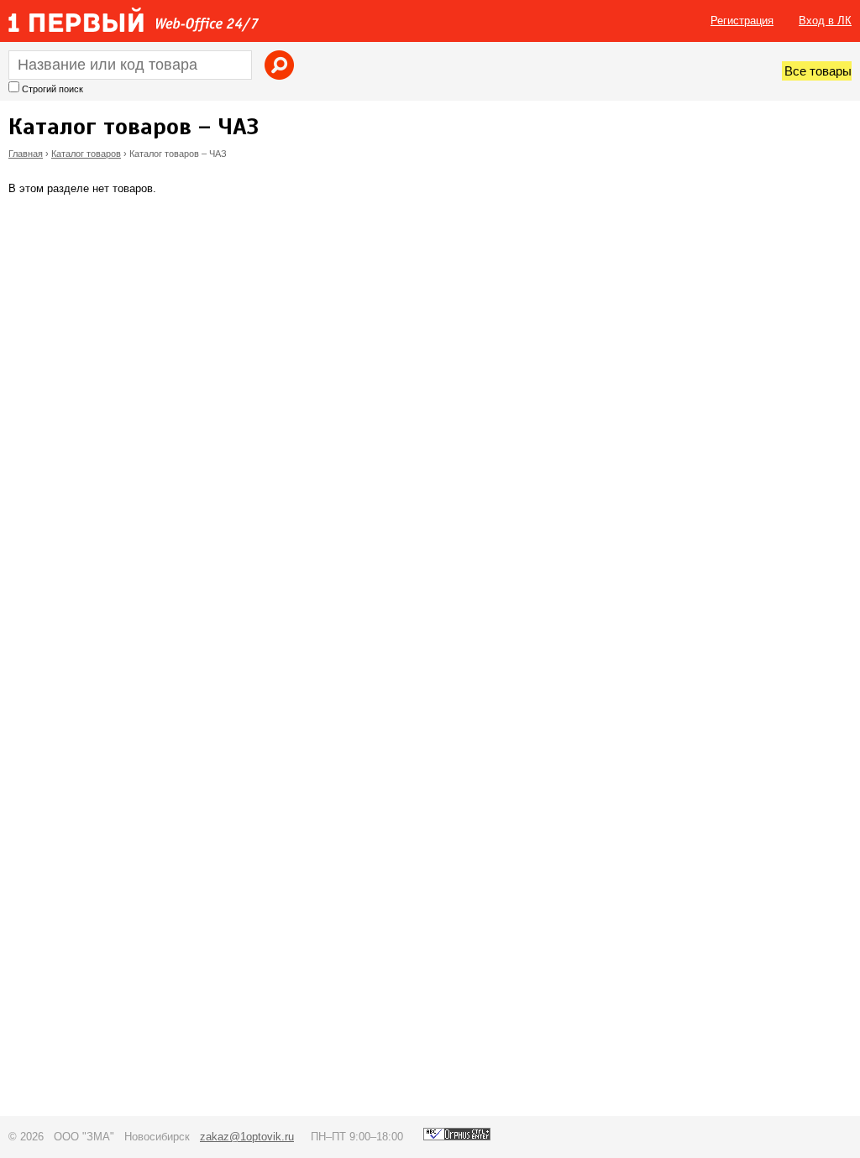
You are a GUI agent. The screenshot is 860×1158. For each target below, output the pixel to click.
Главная (25, 154)
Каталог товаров (86, 154)
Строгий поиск (52, 89)
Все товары (818, 71)
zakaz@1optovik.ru (247, 1136)
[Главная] (133, 20)
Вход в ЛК (825, 20)
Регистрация (742, 20)
